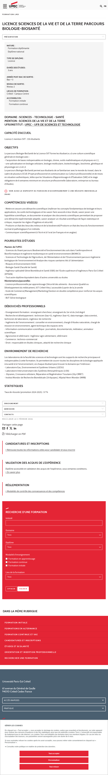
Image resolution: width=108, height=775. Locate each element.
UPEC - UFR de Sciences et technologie (52, 124)
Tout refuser (54, 767)
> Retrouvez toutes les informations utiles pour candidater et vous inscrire (40, 450)
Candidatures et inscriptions (23, 640)
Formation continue (17, 562)
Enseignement (11, 403)
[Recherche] (102, 4)
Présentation (11, 37)
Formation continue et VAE (21, 634)
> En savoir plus (12, 472)
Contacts (9, 414)
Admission (9, 409)
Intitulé (9, 518)
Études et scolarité (17, 646)
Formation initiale (16, 566)
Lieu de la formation (15, 572)
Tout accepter (54, 754)
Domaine (10, 530)
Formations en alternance (21, 628)
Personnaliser (54, 760)
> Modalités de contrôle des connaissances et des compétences (35, 491)
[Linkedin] (15, 429)
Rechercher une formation (21, 658)
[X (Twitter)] (11, 429)
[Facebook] (7, 429)
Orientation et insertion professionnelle (30, 652)
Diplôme (10, 543)
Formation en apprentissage (21, 559)
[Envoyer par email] (3, 429)
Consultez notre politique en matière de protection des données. (31, 747)
